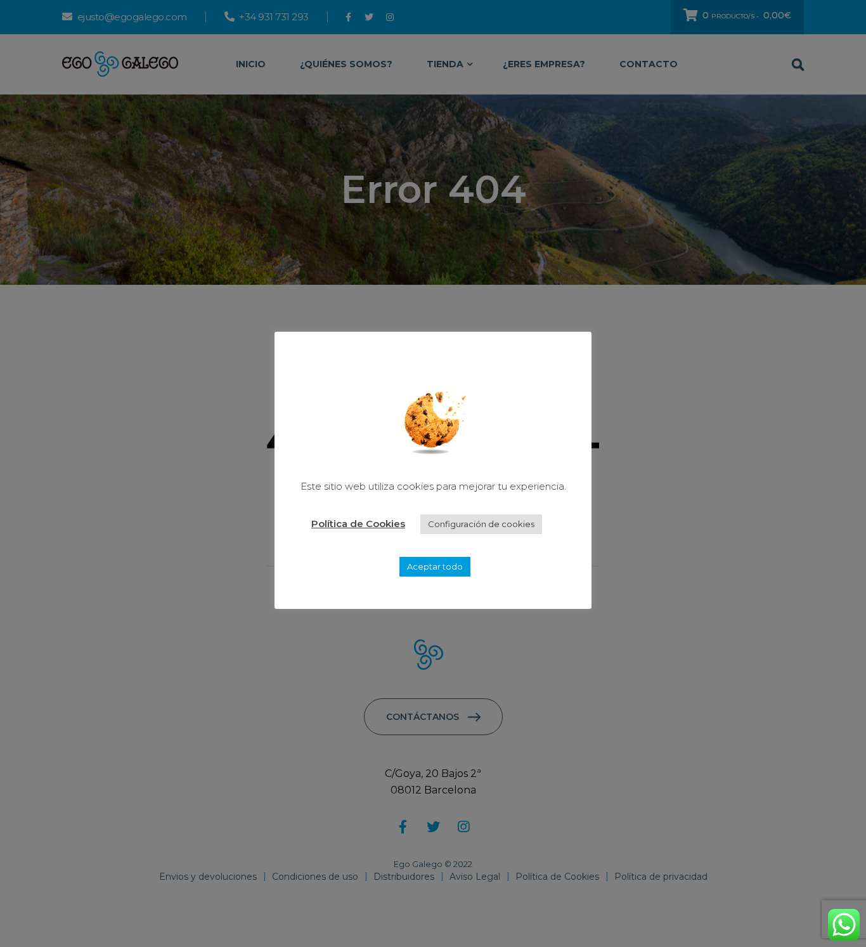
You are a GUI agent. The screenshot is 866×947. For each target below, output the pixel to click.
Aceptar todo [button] (435, 566)
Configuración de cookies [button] (481, 524)
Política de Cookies (358, 524)
